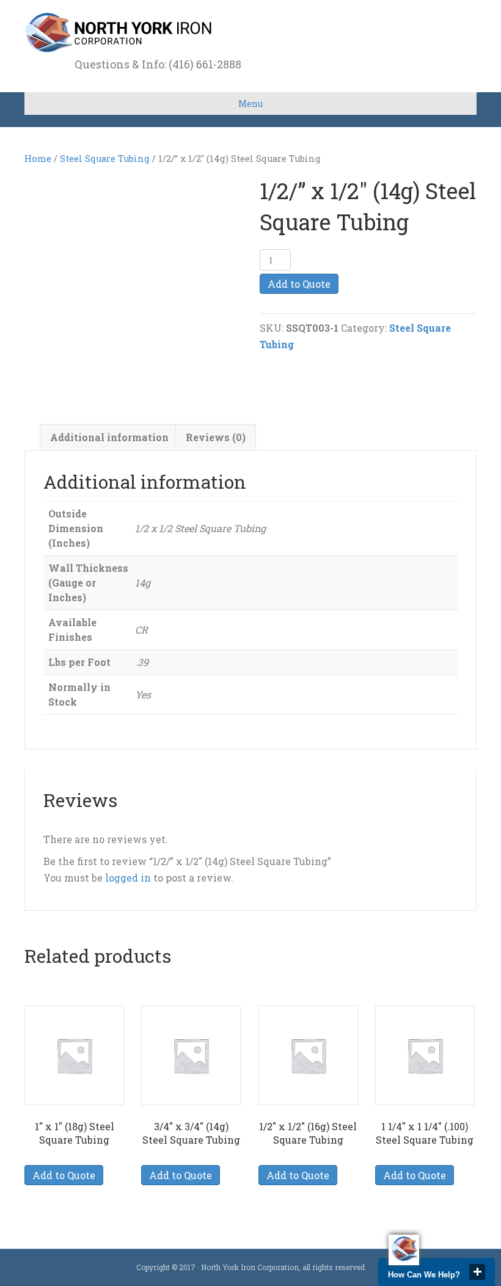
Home (37, 158)
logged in (128, 877)
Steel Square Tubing (105, 158)
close (477, 1272)
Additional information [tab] (109, 437)
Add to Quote (299, 283)
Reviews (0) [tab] (216, 437)
